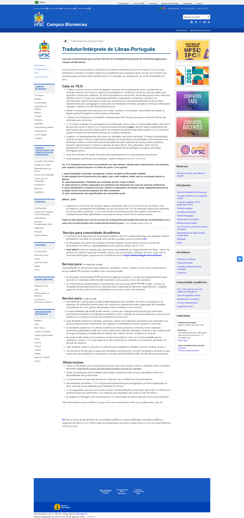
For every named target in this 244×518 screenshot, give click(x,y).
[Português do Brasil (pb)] (160, 8)
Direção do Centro (42, 165)
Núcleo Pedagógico (185, 215)
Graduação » (40, 65)
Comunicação (40, 102)
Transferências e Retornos (41, 294)
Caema (37, 342)
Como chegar (40, 134)
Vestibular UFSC (41, 286)
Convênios (181, 272)
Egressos (38, 188)
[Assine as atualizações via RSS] (209, 22)
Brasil (43, 2)
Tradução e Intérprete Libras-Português (189, 267)
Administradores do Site (200, 30)
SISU (36, 289)
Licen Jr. (37, 361)
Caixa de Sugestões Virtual (188, 295)
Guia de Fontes (41, 262)
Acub (36, 324)
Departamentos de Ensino (42, 169)
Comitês (38, 116)
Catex (36, 339)
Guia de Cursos (41, 76)
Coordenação (40, 208)
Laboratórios (40, 218)
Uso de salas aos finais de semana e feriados (192, 227)
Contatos (38, 138)
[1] (145, 238)
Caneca (37, 346)
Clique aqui (183, 340)
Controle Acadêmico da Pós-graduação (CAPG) (189, 203)
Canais (199, 3)
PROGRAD (181, 239)
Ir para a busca (69, 8)
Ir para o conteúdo (41, 8)
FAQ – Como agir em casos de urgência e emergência (189, 290)
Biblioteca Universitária (187, 223)
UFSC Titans (39, 328)
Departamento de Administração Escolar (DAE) (191, 234)
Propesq (38, 231)
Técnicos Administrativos (188, 350)
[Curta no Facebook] (192, 22)
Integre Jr (38, 320)
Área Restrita (181, 30)
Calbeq (37, 353)
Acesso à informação (169, 3)
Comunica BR (138, 3)
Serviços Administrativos (187, 302)
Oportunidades (41, 235)
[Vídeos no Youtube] (200, 22)
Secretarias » (40, 184)
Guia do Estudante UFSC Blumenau (192, 192)
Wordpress (81, 513)
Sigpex (37, 266)
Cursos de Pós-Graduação (41, 179)
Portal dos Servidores (186, 259)
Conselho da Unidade (44, 161)
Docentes (182, 348)
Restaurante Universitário (188, 219)
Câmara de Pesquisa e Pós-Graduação (43, 213)
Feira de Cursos (41, 255)
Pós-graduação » (41, 69)
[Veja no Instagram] (204, 22)
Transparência (40, 131)
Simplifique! (123, 3)
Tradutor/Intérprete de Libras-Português (87, 41)
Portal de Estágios (184, 208)
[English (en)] (164, 8)
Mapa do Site (202, 8)
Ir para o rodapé (83, 8)
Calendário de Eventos (40, 107)
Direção (37, 99)
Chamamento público (44, 127)
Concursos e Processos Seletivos (43, 300)
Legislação (187, 3)
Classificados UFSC (185, 306)
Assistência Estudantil (186, 212)
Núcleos (37, 112)
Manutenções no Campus (188, 299)
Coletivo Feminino (42, 331)
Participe (153, 3)
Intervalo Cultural (41, 357)
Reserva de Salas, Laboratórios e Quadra (191, 174)
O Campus (39, 95)
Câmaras (38, 120)
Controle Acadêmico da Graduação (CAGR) (192, 197)
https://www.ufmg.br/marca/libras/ (143, 255)
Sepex (37, 258)
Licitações (38, 123)
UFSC (36, 73)
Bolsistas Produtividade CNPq (43, 222)
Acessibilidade (173, 8)
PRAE (179, 242)
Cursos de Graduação (44, 174)
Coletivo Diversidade (43, 335)
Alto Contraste (188, 8)
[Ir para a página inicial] (64, 41)
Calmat (37, 350)
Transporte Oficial (184, 263)
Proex (37, 269)
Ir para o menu (56, 8)
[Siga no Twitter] (196, 22)
